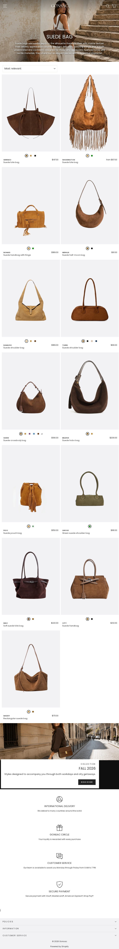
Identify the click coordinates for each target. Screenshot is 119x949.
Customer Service (15, 935)
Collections (62, 29)
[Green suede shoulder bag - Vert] (90, 526)
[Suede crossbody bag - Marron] (21, 434)
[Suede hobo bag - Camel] (92, 434)
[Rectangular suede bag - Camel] (29, 712)
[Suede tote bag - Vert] (92, 156)
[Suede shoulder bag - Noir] (87, 341)
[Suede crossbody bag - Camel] (25, 434)
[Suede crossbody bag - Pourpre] (30, 434)
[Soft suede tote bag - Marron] (33, 619)
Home (52, 29)
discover (87, 782)
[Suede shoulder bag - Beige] (92, 341)
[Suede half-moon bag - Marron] (87, 248)
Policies (8, 921)
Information (11, 928)
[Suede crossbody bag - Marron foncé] (38, 434)
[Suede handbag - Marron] (87, 619)
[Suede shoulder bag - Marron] (83, 341)
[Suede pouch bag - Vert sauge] (33, 526)
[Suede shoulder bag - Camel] (31, 341)
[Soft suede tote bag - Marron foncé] (29, 619)
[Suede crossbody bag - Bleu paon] (34, 434)
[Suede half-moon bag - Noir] (92, 248)
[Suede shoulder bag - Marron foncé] (35, 341)
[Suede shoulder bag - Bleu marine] (96, 341)
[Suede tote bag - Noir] (35, 156)
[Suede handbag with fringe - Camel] (29, 248)
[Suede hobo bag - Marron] (87, 434)
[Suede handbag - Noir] (92, 619)
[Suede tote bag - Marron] (26, 156)
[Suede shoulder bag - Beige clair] (26, 341)
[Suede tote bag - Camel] (31, 156)
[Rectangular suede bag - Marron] (33, 712)
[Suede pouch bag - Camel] (29, 526)
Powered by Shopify (59, 946)
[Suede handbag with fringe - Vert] (33, 248)
